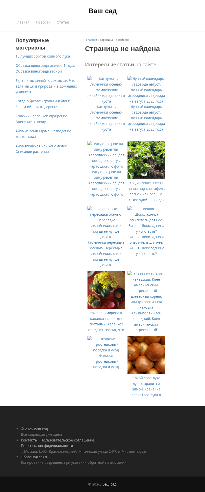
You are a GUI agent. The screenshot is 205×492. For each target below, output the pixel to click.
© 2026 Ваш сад (34, 428)
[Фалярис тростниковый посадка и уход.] (106, 350)
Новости (43, 22)
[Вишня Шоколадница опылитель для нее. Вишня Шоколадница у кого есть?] (146, 231)
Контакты (29, 440)
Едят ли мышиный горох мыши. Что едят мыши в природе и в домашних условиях (46, 86)
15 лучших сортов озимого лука (43, 56)
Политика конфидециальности (47, 445)
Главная (23, 22)
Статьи (63, 22)
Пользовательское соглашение (67, 440)
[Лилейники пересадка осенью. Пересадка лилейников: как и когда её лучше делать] (106, 236)
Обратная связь (34, 456)
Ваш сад (102, 10)
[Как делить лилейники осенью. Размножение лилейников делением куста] (106, 101)
